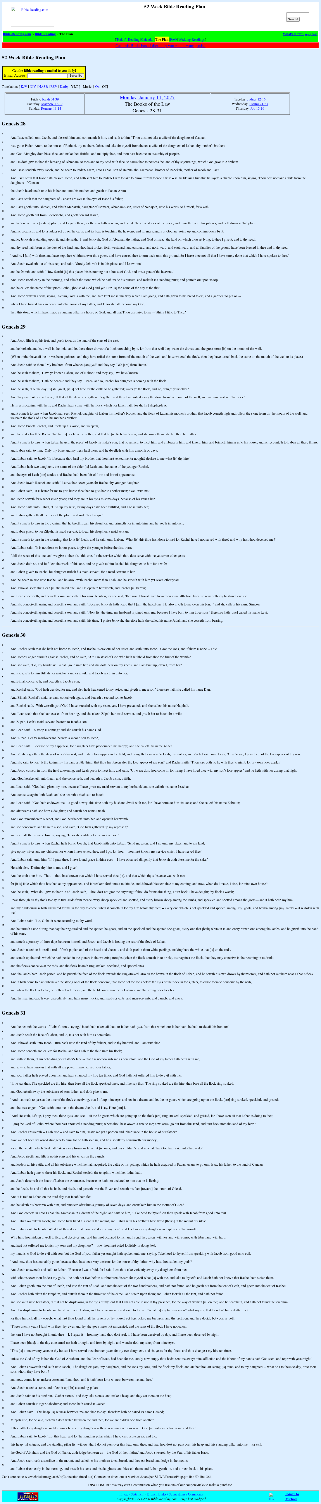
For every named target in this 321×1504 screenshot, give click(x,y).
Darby (64, 86)
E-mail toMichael (292, 1496)
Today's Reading (128, 39)
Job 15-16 (257, 108)
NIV (33, 86)
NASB (43, 86)
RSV (53, 86)
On (97, 86)
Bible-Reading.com (17, 33)
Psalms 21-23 (258, 103)
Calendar (147, 39)
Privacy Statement (131, 1494)
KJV (24, 86)
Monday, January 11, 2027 (147, 97)
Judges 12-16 (256, 99)
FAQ (173, 39)
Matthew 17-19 (51, 103)
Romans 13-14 (51, 108)
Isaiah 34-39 (50, 99)
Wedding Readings (191, 39)
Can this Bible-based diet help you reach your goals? (160, 45)
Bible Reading (45, 33)
